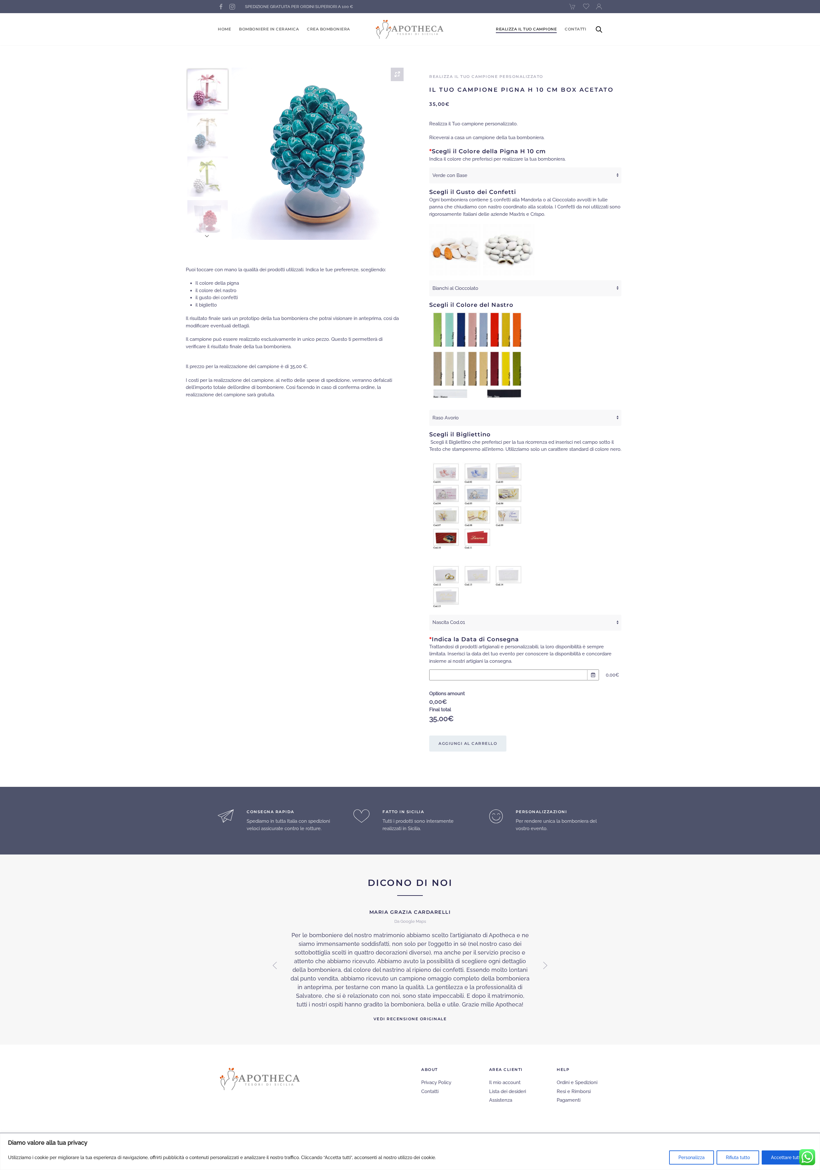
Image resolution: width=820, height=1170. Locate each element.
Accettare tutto (787, 1157)
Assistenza (500, 1100)
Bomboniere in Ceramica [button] (269, 29)
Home (224, 29)
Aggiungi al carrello (468, 743)
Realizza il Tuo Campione (526, 29)
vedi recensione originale (410, 1018)
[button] (274, 965)
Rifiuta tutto (738, 1157)
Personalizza (691, 1157)
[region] (410, 1151)
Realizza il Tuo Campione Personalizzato (486, 76)
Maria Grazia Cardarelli (410, 912)
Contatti (575, 29)
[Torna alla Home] (410, 29)
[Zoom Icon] (397, 74)
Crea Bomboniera (328, 29)
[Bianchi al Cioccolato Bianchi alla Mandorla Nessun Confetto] (525, 288)
